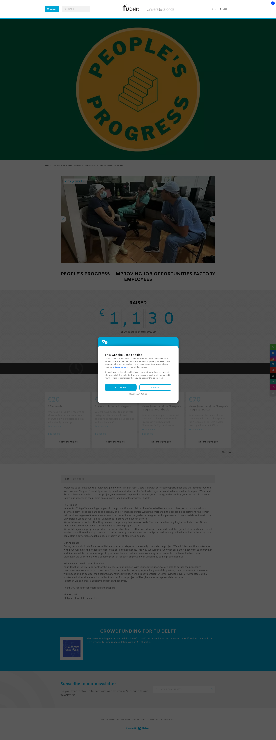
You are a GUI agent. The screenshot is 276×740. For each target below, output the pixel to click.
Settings (155, 387)
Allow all (120, 387)
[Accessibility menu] (273, 3)
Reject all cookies (138, 394)
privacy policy (119, 367)
